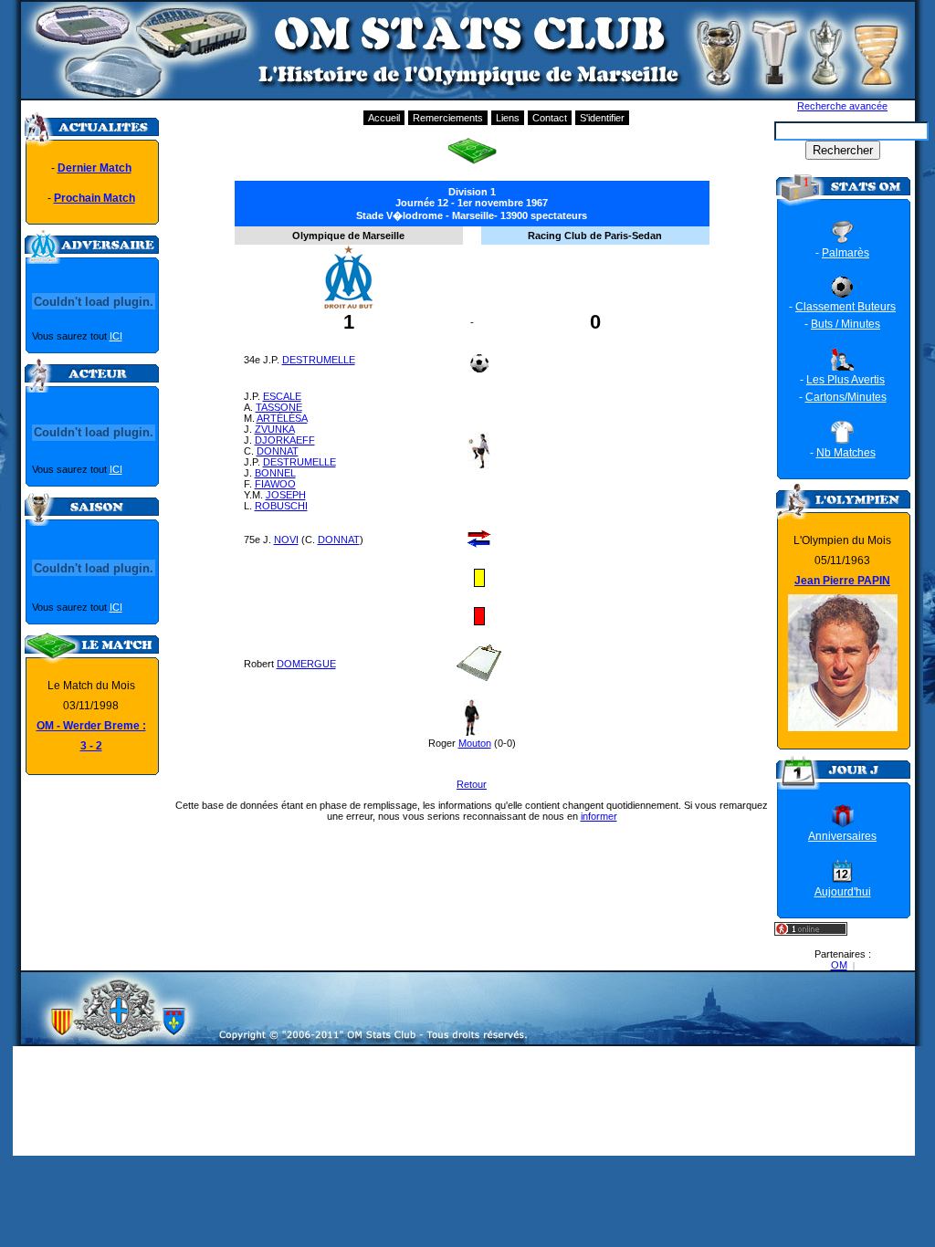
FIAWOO (275, 483)
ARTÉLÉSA (282, 418)
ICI (116, 335)
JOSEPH (286, 494)
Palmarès (845, 252)
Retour (472, 784)
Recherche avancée (842, 105)
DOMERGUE (306, 663)
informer (599, 816)
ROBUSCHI (281, 505)
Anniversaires (842, 836)
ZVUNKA (275, 429)
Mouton (474, 743)
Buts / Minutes (845, 324)
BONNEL (275, 472)
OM (839, 964)
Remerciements (448, 117)
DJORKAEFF (285, 440)
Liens (508, 117)
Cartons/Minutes (846, 397)
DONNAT (278, 450)
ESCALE (282, 396)
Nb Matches (846, 452)
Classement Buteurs (845, 306)
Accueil (384, 117)
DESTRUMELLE (318, 359)
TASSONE (279, 407)
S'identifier (602, 117)
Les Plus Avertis (845, 379)
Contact (549, 117)
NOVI (286, 539)
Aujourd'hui (842, 891)
